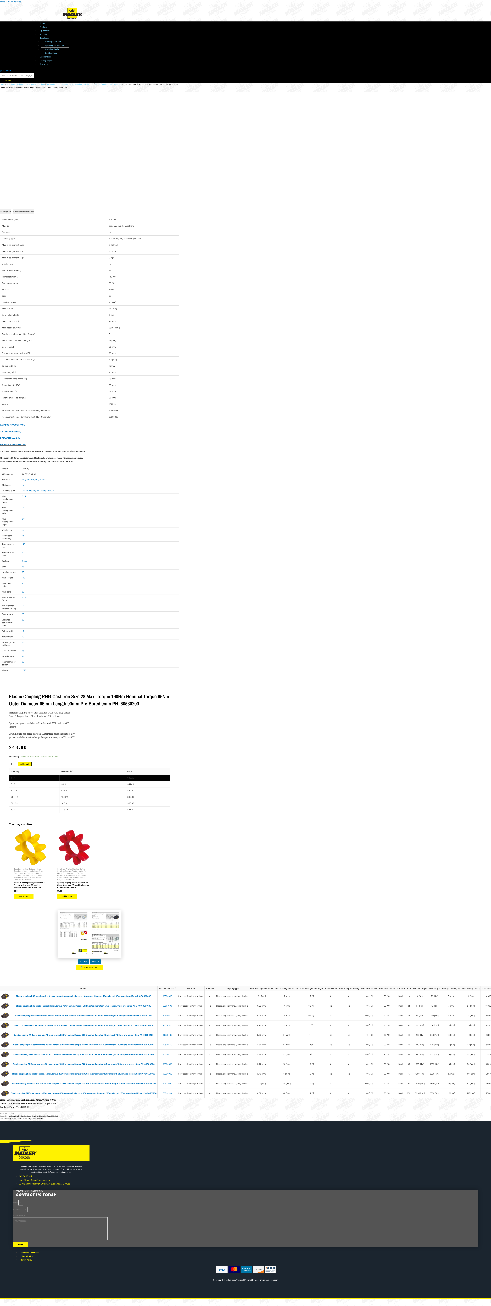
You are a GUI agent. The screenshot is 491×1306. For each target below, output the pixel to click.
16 (23, 606)
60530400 (167, 1035)
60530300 (167, 1025)
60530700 (167, 1054)
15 (23, 631)
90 (23, 552)
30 (23, 662)
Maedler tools (45, 57)
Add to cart (24, 764)
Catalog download (53, 42)
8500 (24, 597)
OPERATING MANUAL (10, 438)
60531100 (167, 1093)
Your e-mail (18, 1209)
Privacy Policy (26, 1256)
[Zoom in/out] (5, 1301)
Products (43, 27)
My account (44, 31)
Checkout (44, 64)
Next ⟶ (95, 961)
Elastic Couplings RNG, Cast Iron (108, 84)
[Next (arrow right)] (16, 1304)
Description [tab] (5, 211)
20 (23, 620)
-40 (23, 544)
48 (23, 656)
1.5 (23, 507)
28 (23, 566)
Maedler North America (10, 2)
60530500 (167, 1044)
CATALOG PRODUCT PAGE (12, 425)
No (23, 485)
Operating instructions (54, 45)
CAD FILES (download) (10, 431)
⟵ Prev (83, 961)
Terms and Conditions (29, 1252)
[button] (227, 38)
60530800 (167, 1064)
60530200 (167, 1015)
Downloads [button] (44, 38)
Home (42, 23)
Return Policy (26, 1260)
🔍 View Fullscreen (89, 967)
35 (23, 614)
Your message (19, 1215)
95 (23, 572)
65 (23, 650)
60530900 (167, 1074)
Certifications (51, 53)
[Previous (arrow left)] (5, 1304)
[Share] (26, 1301)
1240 (24, 670)
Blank (24, 561)
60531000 (167, 1083)
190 (23, 578)
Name (15, 1202)
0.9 (23, 519)
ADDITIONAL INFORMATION (13, 444)
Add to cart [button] (23, 896)
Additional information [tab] (23, 211)
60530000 (167, 996)
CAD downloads (52, 49)
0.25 (24, 496)
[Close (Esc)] (37, 1301)
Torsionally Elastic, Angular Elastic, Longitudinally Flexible (69, 84)
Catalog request (46, 60)
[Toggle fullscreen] (16, 1301)
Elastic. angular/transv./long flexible (38, 490)
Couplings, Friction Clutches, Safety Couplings (26, 84)
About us (43, 34)
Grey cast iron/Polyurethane (34, 479)
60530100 (167, 1006)
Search (8, 80)
